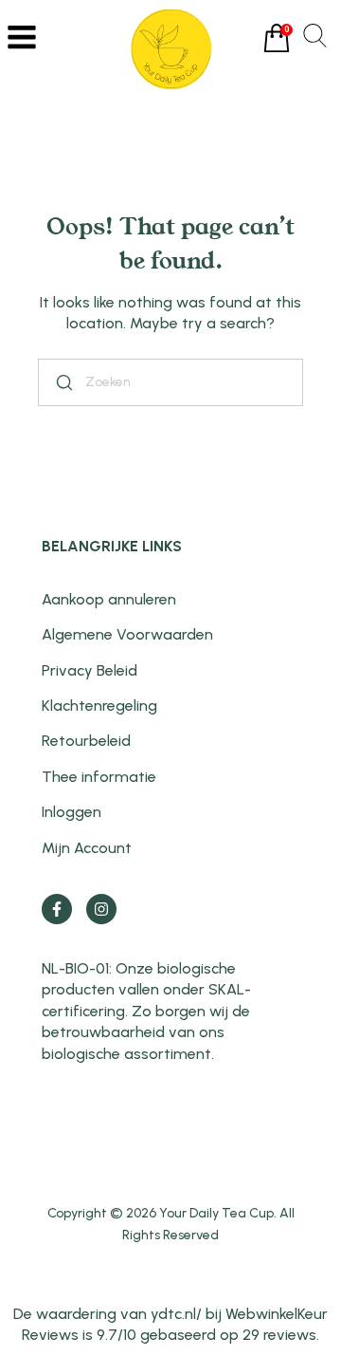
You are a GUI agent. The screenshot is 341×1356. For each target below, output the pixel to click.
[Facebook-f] (57, 909)
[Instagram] (101, 909)
